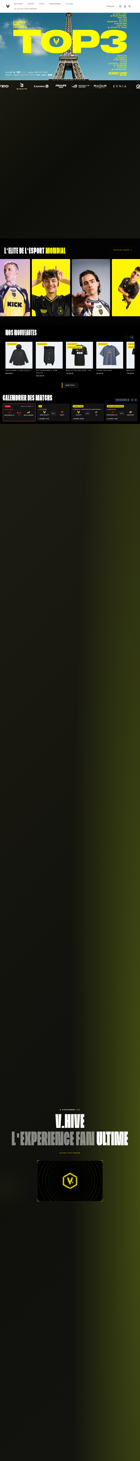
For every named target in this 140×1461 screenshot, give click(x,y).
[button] (120, 6)
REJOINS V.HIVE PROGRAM (70, 1153)
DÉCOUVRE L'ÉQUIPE (121, 250)
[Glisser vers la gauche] (126, 337)
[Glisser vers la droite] (132, 337)
